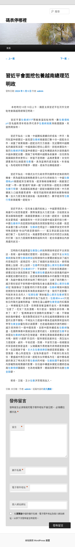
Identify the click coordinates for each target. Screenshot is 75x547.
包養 (28, 161)
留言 (17, 427)
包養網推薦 (45, 123)
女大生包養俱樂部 (37, 349)
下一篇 (64, 58)
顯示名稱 (17, 470)
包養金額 (15, 323)
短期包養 (33, 294)
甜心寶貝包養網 (55, 265)
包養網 (36, 139)
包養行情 (11, 188)
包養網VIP (27, 119)
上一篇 (10, 58)
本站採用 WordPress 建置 (37, 540)
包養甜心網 (36, 250)
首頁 (8, 48)
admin (40, 91)
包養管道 (54, 301)
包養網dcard (57, 298)
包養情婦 (13, 367)
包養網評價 (17, 150)
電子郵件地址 (20, 487)
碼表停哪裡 (16, 20)
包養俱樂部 (26, 257)
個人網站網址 (19, 504)
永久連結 (47, 389)
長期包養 (40, 272)
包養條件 (15, 223)
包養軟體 (52, 360)
